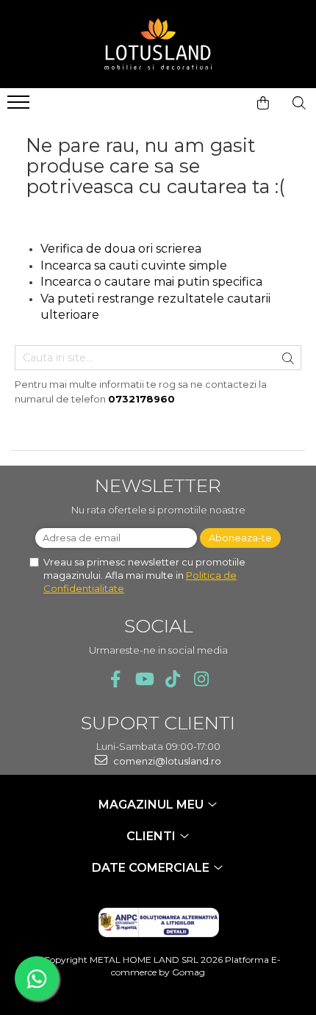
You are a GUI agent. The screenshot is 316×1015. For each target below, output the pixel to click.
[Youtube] (144, 679)
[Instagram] (201, 679)
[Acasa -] (158, 44)
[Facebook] (115, 679)
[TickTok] (172, 679)
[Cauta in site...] (299, 103)
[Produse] (20, 106)
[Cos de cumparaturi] (263, 103)
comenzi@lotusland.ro (166, 761)
